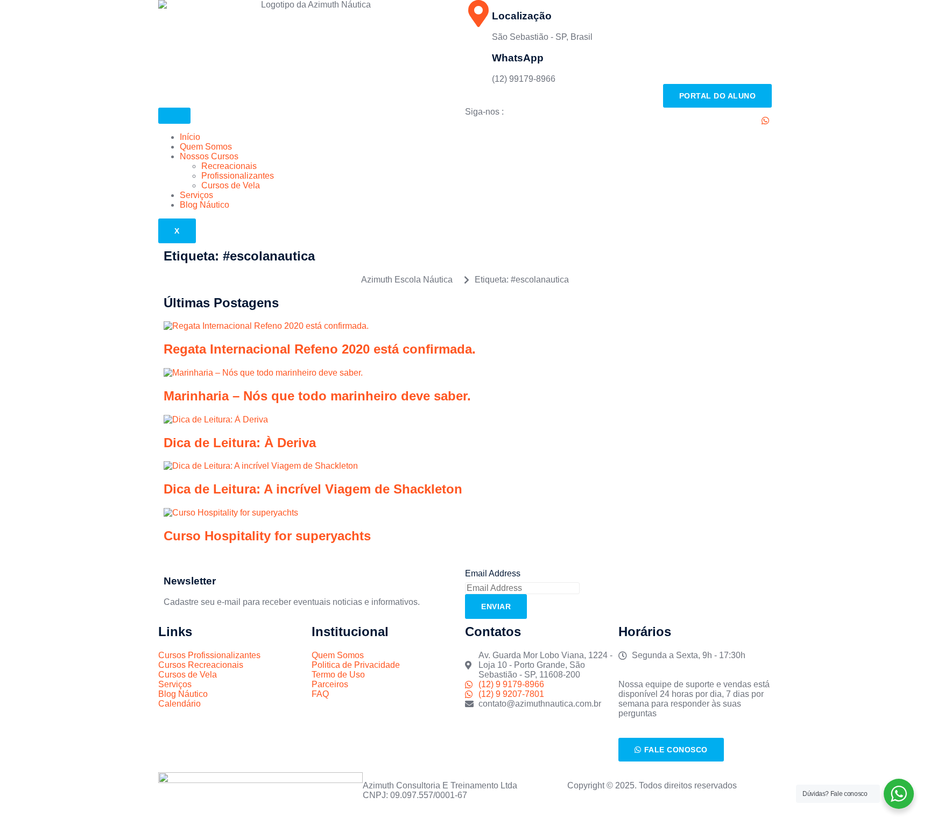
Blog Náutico (204, 204)
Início (190, 137)
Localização (522, 16)
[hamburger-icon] (174, 116)
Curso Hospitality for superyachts (267, 535)
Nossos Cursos (209, 156)
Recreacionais (229, 166)
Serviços (196, 195)
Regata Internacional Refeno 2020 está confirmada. (320, 349)
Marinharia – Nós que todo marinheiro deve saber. (317, 396)
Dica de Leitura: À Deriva (240, 442)
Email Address (492, 573)
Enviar (496, 606)
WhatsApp (518, 58)
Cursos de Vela (230, 185)
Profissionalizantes (237, 175)
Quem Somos (206, 146)
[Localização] (478, 13)
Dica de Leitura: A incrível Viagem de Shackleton (313, 489)
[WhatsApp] (478, 55)
